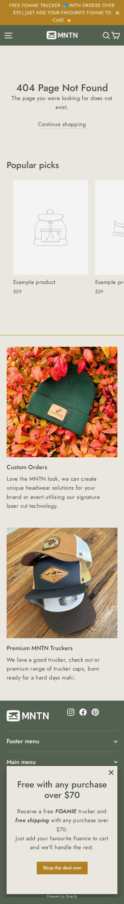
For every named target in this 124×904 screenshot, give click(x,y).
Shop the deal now (62, 867)
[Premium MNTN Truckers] (62, 583)
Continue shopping (62, 124)
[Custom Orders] (62, 402)
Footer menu (23, 741)
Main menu (21, 762)
